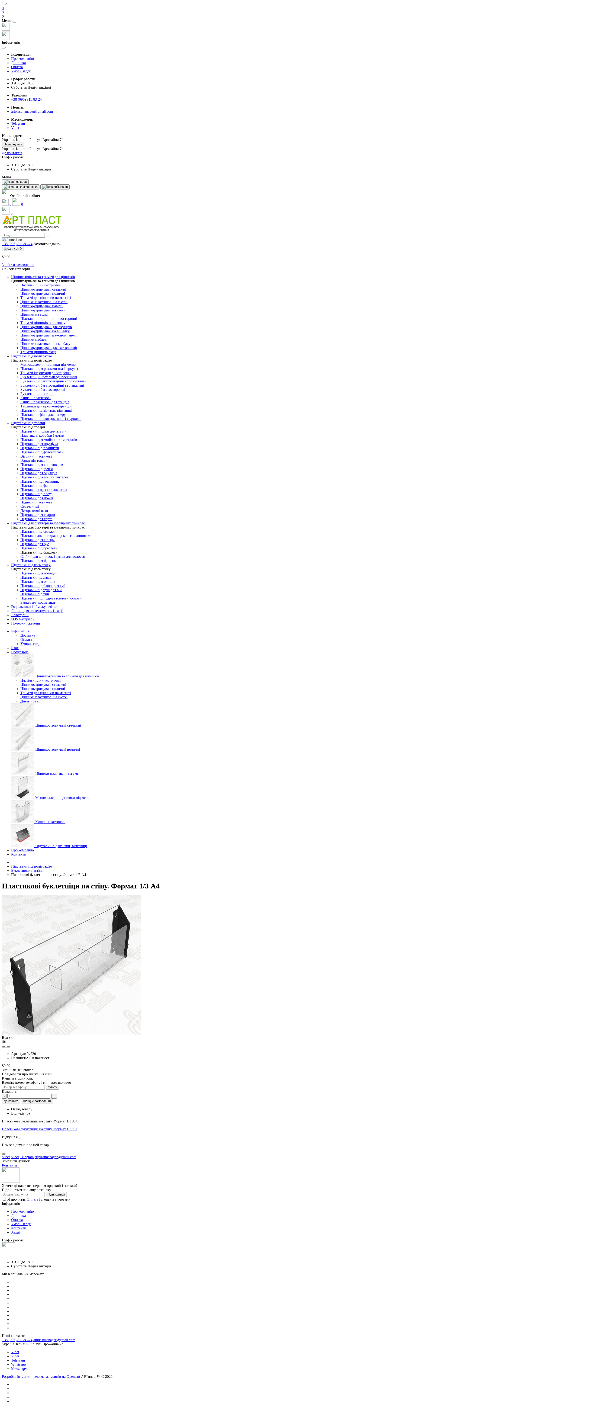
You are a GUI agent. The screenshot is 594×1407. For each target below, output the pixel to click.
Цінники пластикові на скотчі (44, 697)
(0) (4, 1042)
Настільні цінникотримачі (40, 680)
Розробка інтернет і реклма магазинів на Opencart (41, 1376)
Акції (15, 1232)
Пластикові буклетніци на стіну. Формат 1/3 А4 (39, 1129)
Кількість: (9, 1091)
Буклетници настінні (27, 870)
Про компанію (22, 59)
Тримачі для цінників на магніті (45, 693)
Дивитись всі (30, 701)
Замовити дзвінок (47, 244)
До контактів (12, 153)
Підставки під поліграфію (31, 866)
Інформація (20, 631)
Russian (62, 187)
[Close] (14, 21)
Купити (52, 1087)
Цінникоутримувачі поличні (42, 689)
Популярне (20, 652)
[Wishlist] (4, 1047)
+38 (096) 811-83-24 (26, 99)
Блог (15, 648)
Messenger (19, 1369)
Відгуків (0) (20, 1113)
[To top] (4, 1154)
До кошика (11, 1101)
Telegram (18, 1360)
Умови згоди (21, 71)
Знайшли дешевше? (17, 1070)
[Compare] (8, 1047)
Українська (30, 187)
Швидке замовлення (37, 1101)
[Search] (47, 236)
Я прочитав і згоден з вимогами (39, 1199)
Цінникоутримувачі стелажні (43, 684)
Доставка (18, 63)
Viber (15, 1352)
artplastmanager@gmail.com (32, 111)
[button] (297, 16)
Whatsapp (18, 1364)
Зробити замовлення (18, 265)
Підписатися (56, 1194)
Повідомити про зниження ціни (27, 1074)
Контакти (18, 854)
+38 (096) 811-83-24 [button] (17, 1340)
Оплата (17, 67)
